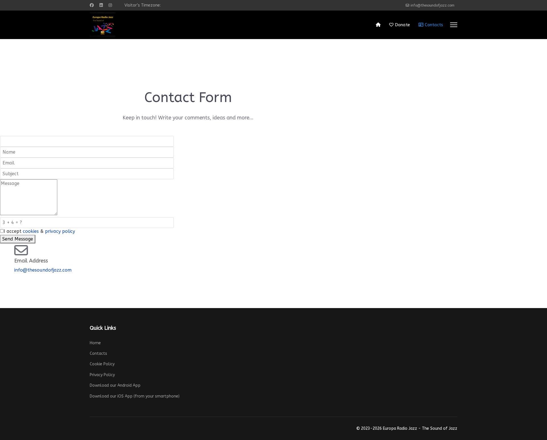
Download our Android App (115, 385)
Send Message (17, 239)
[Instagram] (110, 5)
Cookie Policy (102, 364)
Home (95, 343)
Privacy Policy (102, 374)
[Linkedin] (101, 5)
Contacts (433, 24)
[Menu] (453, 25)
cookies (31, 231)
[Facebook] (92, 5)
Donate (401, 24)
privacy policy (60, 231)
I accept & (39, 231)
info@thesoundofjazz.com (432, 5)
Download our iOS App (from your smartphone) (134, 396)
